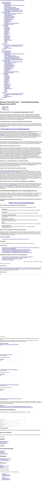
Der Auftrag (6, 22)
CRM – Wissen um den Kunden (9, 14)
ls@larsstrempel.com (3, 443)
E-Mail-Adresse (3, 424)
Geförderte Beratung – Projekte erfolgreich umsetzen (13, 10)
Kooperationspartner (7, 96)
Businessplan (6, 27)
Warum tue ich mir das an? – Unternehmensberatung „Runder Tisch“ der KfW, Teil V (17, 252)
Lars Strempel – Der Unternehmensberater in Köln (13, 94)
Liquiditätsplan (10, 185)
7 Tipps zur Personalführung (5, 460)
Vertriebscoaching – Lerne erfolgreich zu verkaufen (13, 13)
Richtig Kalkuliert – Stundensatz (5, 458)
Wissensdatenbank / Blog (4, 466)
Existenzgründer (7, 28)
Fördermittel (6, 31)
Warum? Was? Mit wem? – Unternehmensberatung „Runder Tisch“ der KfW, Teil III (16, 250)
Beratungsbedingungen (4, 453)
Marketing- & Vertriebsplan (9, 24)
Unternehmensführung (8, 40)
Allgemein (6, 26)
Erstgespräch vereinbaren (4, 441)
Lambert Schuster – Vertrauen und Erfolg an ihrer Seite (13, 93)
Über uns (3, 92)
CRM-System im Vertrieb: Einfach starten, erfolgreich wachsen (11, 398)
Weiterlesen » (2, 359)
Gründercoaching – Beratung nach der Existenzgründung (14, 5)
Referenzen (6, 95)
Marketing (6, 33)
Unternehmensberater (17, 267)
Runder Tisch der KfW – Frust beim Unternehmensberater (12, 258)
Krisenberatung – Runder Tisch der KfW (11, 9)
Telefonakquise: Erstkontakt (9, 16)
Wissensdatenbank (5, 25)
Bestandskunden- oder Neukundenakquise (11, 23)
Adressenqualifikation (8, 15)
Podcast (5, 35)
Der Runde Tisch (7, 37)
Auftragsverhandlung (8, 21)
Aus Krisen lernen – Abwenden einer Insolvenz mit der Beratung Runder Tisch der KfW (17, 256)
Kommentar (2, 420)
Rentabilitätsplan (14, 184)
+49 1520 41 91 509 (3, 442)
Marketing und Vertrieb (6, 12)
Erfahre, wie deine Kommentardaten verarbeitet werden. (30, 430)
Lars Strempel (2, 450)
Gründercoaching (31, 268)
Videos (5, 90)
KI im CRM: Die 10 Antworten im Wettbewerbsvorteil (9, 384)
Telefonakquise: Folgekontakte (9, 17)
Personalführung (7, 34)
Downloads (4, 48)
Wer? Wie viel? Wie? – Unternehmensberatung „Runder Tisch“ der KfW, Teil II (16, 249)
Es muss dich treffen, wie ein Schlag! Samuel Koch (9, 369)
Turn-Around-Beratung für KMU (10, 7)
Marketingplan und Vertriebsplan (8, 259)
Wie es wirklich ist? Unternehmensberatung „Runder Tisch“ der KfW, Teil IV (15, 239)
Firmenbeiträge (7, 30)
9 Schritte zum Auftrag (4, 459)
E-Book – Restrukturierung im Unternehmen (12, 8)
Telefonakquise (7, 39)
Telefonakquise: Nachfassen (9, 19)
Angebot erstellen (7, 20)
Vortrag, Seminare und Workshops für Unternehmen (13, 11)
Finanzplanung (7, 29)
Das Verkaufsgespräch (8, 18)
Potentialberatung (7, 6)
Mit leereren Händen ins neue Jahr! (6, 354)
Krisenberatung (7, 32)
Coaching (6, 91)
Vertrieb (5, 89)
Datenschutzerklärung (6, 474)
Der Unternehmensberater (6, 2)
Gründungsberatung (7, 4)
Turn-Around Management (4, 269)
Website (1, 426)
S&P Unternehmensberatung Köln (6, 267)
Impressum (4, 473)
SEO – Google (7, 38)
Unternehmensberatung (6, 3)
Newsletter (2, 467)
